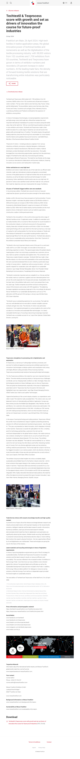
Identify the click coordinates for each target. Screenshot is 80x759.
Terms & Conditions (34, 742)
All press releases (13, 10)
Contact (49, 742)
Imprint (34, 747)
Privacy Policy (41, 747)
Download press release (15, 92)
